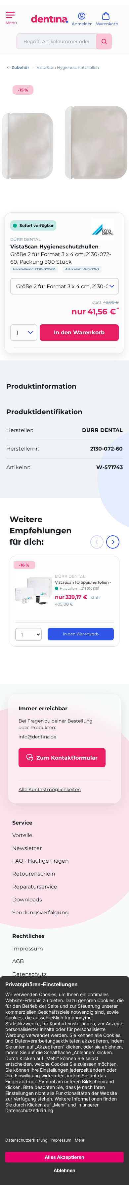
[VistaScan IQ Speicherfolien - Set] (33, 595)
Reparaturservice (34, 887)
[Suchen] (104, 41)
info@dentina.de (37, 737)
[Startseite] (49, 30)
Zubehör (20, 67)
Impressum (27, 948)
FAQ (17, 861)
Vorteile (22, 835)
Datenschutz (29, 974)
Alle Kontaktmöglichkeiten (50, 789)
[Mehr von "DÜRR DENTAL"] (102, 228)
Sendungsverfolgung (40, 912)
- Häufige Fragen (46, 861)
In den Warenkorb (79, 332)
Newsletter (27, 848)
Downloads (27, 899)
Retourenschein (33, 874)
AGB (18, 961)
